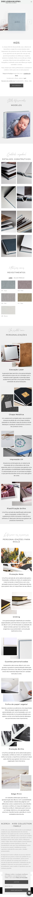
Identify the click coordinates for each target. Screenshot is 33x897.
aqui (25, 78)
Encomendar (16, 85)
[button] (3, 22)
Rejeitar (8, 886)
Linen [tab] (10, 277)
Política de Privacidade (21, 878)
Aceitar (16, 882)
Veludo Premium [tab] (19, 277)
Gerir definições (16, 890)
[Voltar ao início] (11, 2)
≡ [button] (31, 1)
